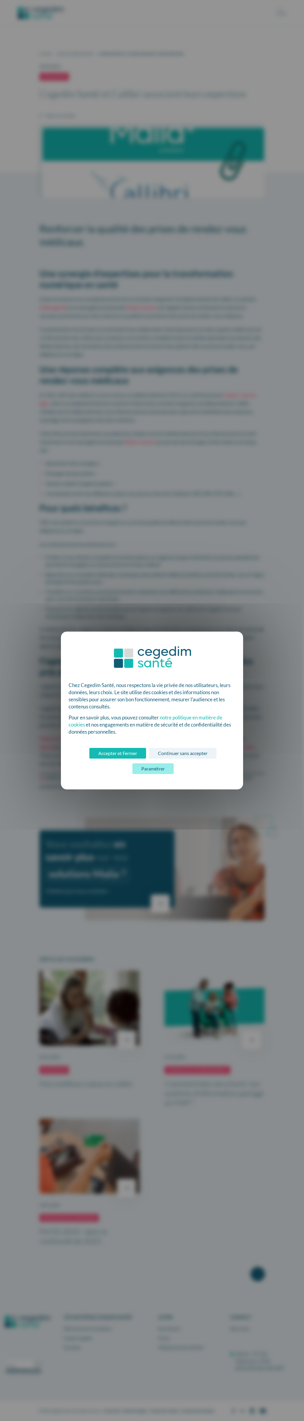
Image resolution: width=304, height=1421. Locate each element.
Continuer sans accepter (183, 753)
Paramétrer (153, 768)
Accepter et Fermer (117, 753)
